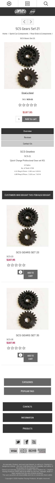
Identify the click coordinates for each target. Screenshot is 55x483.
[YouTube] (34, 442)
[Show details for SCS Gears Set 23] (27, 226)
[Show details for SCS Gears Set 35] (27, 309)
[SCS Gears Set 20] (24, 22)
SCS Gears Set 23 (27, 252)
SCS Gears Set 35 (27, 335)
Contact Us (27, 143)
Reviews (27, 137)
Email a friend (27, 93)
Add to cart (31, 119)
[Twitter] (18, 442)
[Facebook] (26, 442)
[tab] (27, 131)
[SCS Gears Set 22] (31, 22)
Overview (27, 131)
